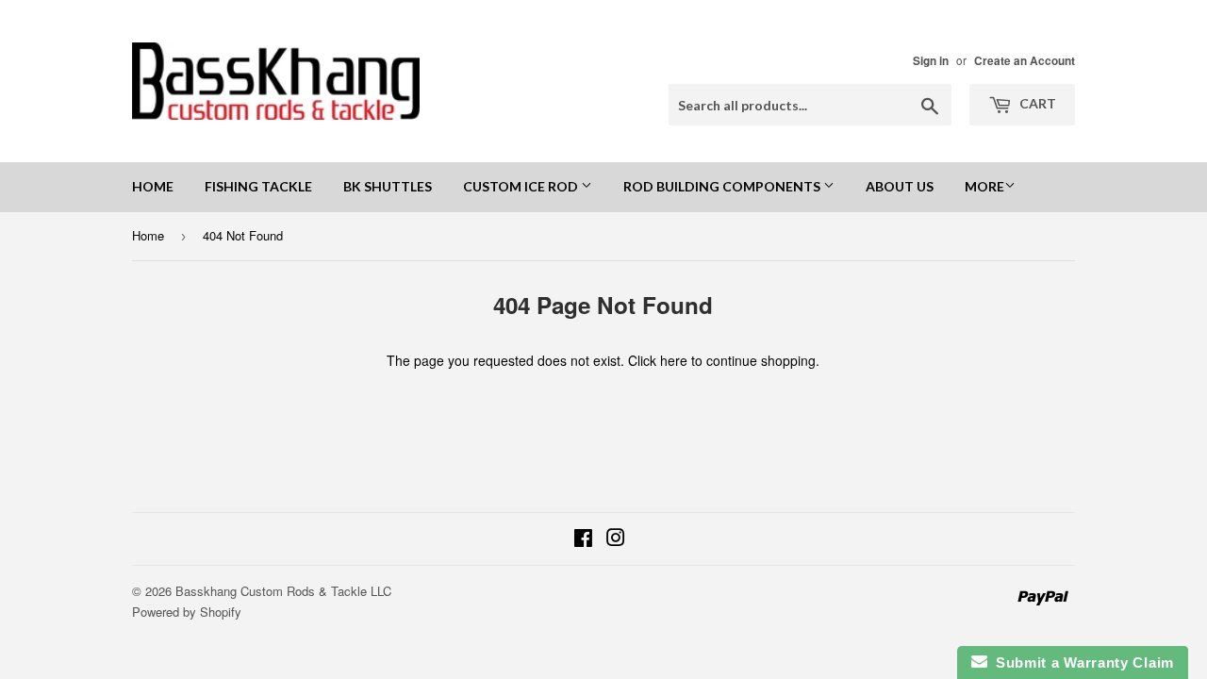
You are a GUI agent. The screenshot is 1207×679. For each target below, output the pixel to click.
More (984, 186)
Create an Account (1024, 61)
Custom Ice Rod (522, 186)
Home (153, 186)
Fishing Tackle (258, 186)
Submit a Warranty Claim (1081, 662)
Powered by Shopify (186, 612)
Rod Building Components (723, 186)
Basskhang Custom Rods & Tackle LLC (283, 591)
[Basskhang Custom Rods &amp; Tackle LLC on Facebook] (583, 539)
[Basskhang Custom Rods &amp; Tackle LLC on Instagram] (615, 539)
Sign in (931, 61)
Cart (1036, 103)
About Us (900, 186)
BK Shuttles (387, 186)
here (673, 360)
